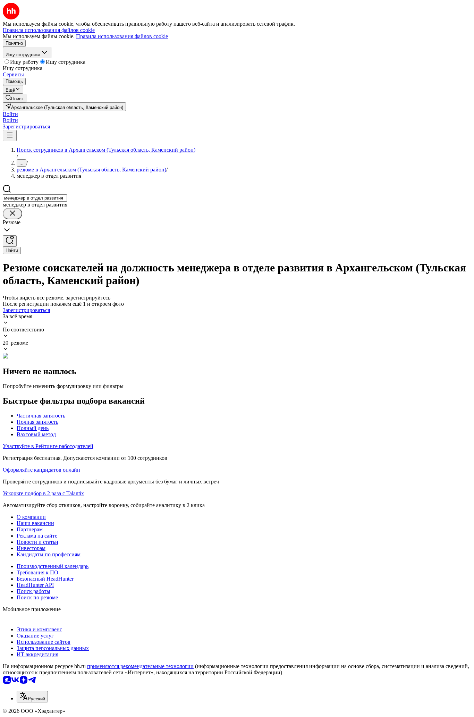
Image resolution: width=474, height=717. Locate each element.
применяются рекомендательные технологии (140, 666)
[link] (14, 98)
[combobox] (35, 198)
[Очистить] (12, 213)
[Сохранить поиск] (10, 241)
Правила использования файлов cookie (122, 36)
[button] (10, 114)
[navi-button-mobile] (10, 135)
